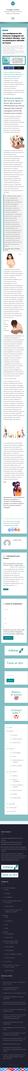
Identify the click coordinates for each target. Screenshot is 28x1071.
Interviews (7, 893)
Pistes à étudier (9, 937)
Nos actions (8, 902)
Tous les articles (16, 45)
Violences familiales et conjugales (9, 48)
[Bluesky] (26, 1069)
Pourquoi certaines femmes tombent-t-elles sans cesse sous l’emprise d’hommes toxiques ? (14, 1004)
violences (4, 53)
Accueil (10, 727)
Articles (7, 889)
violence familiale (9, 970)
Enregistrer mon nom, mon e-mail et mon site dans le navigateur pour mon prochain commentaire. (13, 632)
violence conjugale (6, 47)
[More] (18, 530)
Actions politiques (9, 946)
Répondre (5, 589)
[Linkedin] (19, 1069)
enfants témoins (17, 50)
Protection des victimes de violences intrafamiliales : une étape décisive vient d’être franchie (14, 1049)
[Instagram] (15, 530)
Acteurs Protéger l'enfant (11, 943)
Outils (4, 46)
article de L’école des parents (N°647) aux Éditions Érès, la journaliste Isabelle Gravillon (13, 74)
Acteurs (14, 756)
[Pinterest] (12, 1069)
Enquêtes (21, 45)
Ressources (11, 748)
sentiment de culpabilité (19, 51)
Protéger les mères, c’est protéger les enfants (14, 993)
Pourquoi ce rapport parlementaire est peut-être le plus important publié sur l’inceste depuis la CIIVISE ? (14, 1056)
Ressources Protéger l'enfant (10, 46)
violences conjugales (10, 53)
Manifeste (11, 731)
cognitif (4, 49)
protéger (7, 51)
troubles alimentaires (10, 52)
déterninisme (12, 49)
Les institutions (9, 921)
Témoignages (8, 897)
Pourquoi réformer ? (17, 739)
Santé (17, 46)
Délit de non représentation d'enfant (12, 901)
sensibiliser (12, 51)
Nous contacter (12, 811)
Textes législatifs (22, 46)
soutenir (4, 52)
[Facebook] (9, 530)
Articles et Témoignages (9, 888)
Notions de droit (16, 742)
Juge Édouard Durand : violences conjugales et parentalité (12, 523)
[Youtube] (22, 1069)
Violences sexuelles (17, 765)
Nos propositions (9, 933)
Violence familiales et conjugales (16, 47)
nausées (4, 51)
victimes (22, 52)
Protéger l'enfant (13, 10)
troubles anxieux (18, 52)
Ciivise (6, 917)
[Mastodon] (16, 1069)
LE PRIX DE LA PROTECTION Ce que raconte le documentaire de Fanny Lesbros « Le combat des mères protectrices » (14, 1016)
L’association (11, 804)
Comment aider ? (12, 807)
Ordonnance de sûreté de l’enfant (11, 1044)
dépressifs (8, 49)
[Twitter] (12, 530)
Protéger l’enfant (16, 798)
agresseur (21, 48)
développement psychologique (8, 50)
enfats (22, 50)
